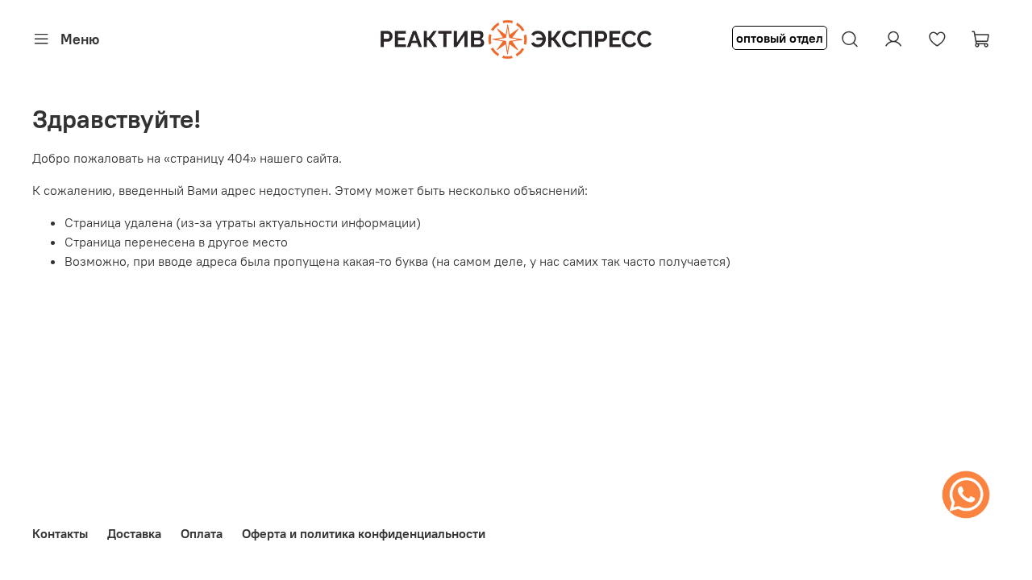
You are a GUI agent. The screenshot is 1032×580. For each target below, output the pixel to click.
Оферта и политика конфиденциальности (363, 533)
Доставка (134, 533)
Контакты (60, 533)
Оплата (202, 533)
